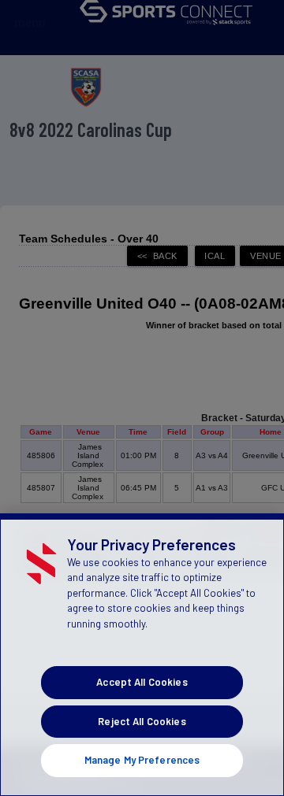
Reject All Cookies (141, 721)
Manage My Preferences (142, 759)
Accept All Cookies (141, 682)
